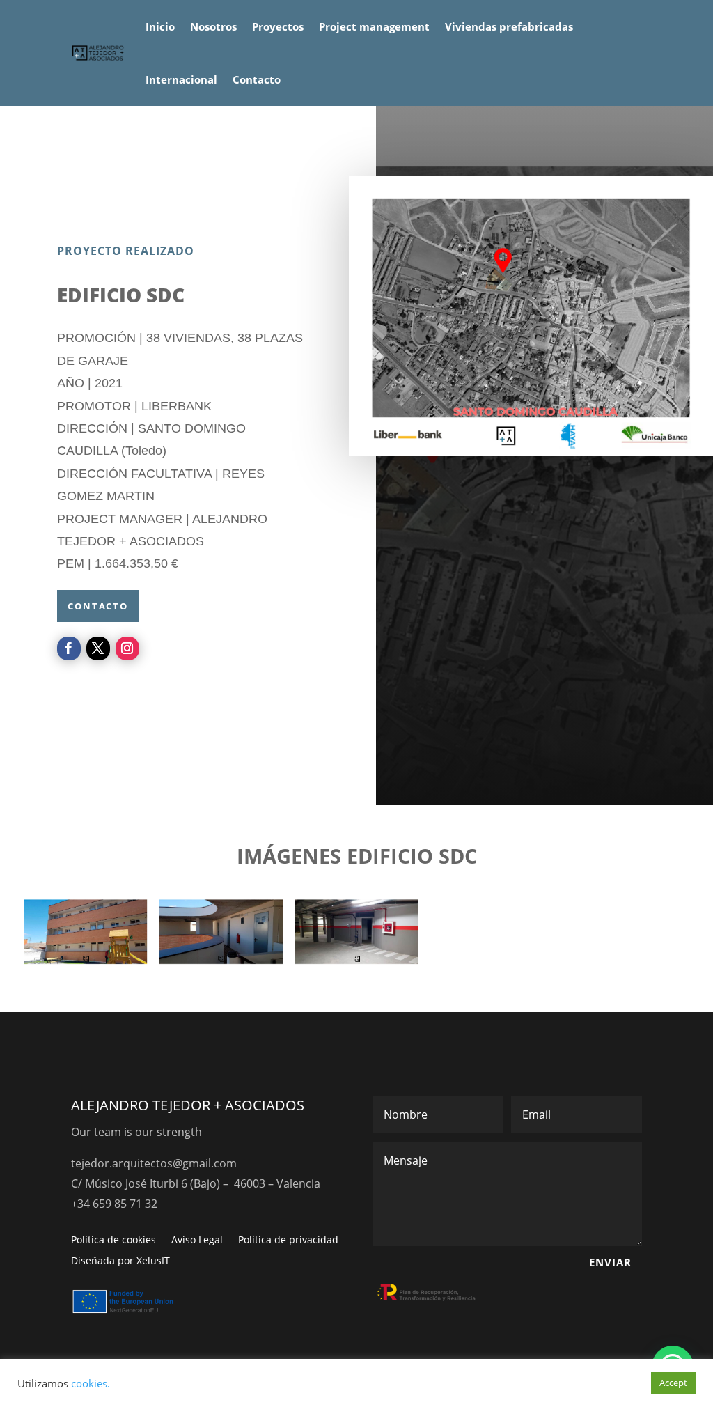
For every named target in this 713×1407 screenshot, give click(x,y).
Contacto (257, 79)
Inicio (160, 26)
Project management (374, 26)
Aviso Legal (197, 1240)
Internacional (181, 79)
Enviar (610, 1262)
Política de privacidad (288, 1240)
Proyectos (278, 26)
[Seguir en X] (98, 648)
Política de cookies (113, 1240)
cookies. (90, 1383)
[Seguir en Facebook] (69, 648)
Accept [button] (673, 1382)
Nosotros (213, 26)
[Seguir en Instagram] (127, 648)
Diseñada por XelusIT (120, 1261)
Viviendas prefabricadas (509, 26)
